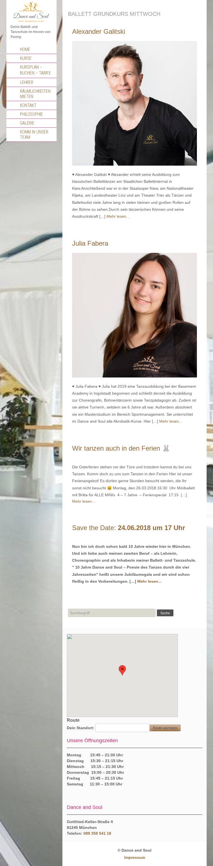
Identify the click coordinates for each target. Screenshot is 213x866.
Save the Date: (128, 527)
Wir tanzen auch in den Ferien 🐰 (121, 448)
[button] (122, 670)
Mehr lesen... (118, 216)
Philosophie (31, 114)
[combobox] (112, 613)
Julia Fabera (90, 243)
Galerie (27, 123)
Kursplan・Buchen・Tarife (35, 70)
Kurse (26, 58)
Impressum (134, 857)
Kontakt (28, 105)
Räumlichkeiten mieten (35, 94)
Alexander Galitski (98, 31)
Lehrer (26, 82)
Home (25, 49)
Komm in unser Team (34, 134)
